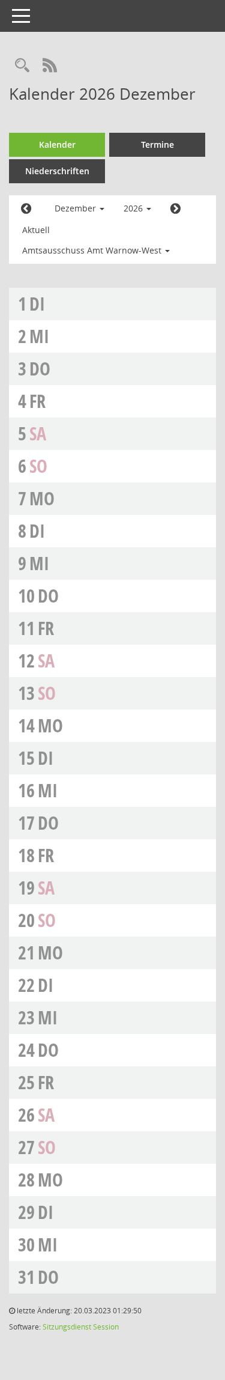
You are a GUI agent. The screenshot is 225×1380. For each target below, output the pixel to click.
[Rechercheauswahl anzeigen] (22, 66)
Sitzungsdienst (67, 1327)
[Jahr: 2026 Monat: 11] (26, 209)
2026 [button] (134, 208)
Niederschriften (57, 171)
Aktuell (36, 230)
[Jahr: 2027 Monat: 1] (175, 209)
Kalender (57, 144)
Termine (157, 144)
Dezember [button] (76, 208)
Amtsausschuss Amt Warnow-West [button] (93, 250)
